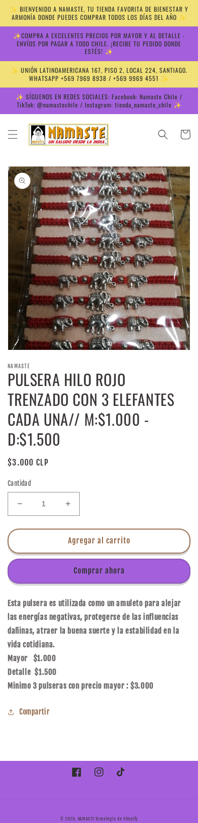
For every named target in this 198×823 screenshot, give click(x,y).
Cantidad (19, 483)
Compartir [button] (34, 711)
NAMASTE (87, 818)
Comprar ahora (99, 570)
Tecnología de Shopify (116, 818)
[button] (13, 134)
